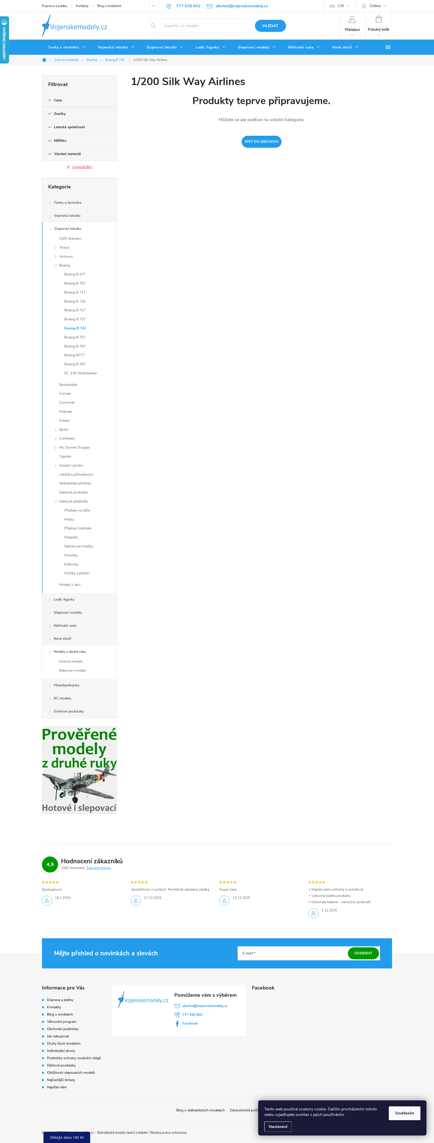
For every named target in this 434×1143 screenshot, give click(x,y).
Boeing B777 (74, 355)
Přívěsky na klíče (77, 510)
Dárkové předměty (73, 501)
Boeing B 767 (74, 346)
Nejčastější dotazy (61, 1080)
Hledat (270, 26)
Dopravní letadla (67, 228)
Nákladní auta (65, 625)
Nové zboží (62, 638)
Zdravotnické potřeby (246, 1110)
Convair (65, 393)
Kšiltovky (71, 564)
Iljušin (63, 429)
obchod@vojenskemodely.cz (204, 1006)
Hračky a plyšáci (77, 573)
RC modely (62, 698)
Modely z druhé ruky (70, 651)
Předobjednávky (66, 685)
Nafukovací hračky (78, 546)
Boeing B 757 (74, 337)
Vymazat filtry (82, 167)
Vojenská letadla (67, 215)
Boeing (64, 265)
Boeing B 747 (75, 328)
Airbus (64, 247)
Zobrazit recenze (98, 868)
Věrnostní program (61, 1021)
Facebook (190, 1023)
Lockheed (66, 438)
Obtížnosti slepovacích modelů (71, 1072)
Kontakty (82, 6)
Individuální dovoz (61, 1050)
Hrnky (69, 519)
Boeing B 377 (74, 274)
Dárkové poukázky (73, 492)
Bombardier (68, 384)
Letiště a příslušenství (76, 474)
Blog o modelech (109, 6)
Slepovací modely (68, 612)
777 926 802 (192, 1014)
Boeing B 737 (74, 319)
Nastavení (278, 1126)
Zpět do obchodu (261, 141)
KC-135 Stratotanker (80, 373)
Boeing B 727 (74, 310)
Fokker (64, 420)
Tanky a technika (67, 202)
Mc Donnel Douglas (74, 447)
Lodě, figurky (64, 599)
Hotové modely (71, 661)
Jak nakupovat (58, 1036)
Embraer (65, 411)
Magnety (71, 537)
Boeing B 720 (74, 301)
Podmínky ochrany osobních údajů (74, 1058)
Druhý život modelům (64, 1043)
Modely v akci (69, 584)
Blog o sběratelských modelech (200, 1110)
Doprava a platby (54, 6)
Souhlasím (404, 1113)
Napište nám (57, 1087)
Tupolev (65, 456)
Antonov (66, 256)
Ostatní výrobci (71, 465)
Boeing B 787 (74, 364)
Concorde (66, 402)
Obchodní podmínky (63, 1029)
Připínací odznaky (78, 528)
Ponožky (71, 555)
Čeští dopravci (70, 238)
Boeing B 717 (74, 292)
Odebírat (363, 953)
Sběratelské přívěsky (75, 483)
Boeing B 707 (74, 283)
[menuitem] (67, 47)
